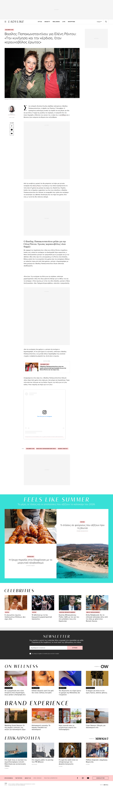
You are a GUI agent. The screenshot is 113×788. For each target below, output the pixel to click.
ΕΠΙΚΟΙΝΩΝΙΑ (9, 778)
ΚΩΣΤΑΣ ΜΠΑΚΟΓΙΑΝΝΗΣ (67, 612)
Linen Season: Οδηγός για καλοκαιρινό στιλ (95, 726)
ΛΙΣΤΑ (7, 612)
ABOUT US (28, 778)
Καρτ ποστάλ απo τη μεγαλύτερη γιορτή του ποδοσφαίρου (67, 727)
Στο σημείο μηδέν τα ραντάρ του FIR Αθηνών (42, 761)
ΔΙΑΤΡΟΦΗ (8, 688)
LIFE (63, 21)
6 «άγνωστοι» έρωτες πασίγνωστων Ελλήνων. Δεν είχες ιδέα (15, 617)
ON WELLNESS (21, 667)
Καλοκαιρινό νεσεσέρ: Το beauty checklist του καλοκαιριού (41, 727)
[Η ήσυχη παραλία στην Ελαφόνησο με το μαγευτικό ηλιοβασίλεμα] (82, 561)
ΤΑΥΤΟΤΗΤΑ (18, 778)
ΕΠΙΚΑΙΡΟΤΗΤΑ (22, 738)
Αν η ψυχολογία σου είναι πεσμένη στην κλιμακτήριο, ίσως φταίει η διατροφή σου (15, 692)
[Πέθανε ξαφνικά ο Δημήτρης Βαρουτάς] (97, 750)
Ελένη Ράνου (37, 186)
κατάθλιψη (63, 115)
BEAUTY (47, 21)
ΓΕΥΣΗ (82, 522)
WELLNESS (56, 21)
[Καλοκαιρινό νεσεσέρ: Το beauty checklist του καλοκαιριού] (43, 715)
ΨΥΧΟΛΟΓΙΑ (90, 688)
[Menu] (5, 21)
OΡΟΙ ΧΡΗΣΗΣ (38, 778)
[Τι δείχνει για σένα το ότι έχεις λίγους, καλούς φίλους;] (97, 678)
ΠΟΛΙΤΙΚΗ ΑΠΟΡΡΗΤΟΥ (51, 778)
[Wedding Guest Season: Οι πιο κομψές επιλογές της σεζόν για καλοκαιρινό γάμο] (16, 715)
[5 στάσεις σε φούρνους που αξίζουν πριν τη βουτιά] (30, 526)
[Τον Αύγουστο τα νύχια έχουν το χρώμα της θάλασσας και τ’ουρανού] (70, 678)
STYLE (40, 21)
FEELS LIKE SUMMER (56, 500)
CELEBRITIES (9, 29)
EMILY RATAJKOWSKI (93, 612)
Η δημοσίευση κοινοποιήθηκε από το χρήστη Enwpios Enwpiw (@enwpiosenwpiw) (45, 436)
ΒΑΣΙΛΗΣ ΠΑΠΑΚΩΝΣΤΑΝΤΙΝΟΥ (46, 448)
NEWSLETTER (100, 778)
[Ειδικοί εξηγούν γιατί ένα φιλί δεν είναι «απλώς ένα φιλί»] (43, 678)
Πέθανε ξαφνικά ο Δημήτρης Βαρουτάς (96, 761)
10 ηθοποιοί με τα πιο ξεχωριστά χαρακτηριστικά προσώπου (42, 617)
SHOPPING (71, 21)
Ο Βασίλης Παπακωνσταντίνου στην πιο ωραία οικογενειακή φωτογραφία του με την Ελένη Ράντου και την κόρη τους (53, 368)
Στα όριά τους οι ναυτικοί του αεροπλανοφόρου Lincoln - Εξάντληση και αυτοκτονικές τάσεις (16, 763)
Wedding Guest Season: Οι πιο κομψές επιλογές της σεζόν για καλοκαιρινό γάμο (15, 727)
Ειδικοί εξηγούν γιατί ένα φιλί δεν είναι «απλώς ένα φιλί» (43, 691)
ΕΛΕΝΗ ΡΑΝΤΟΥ (63, 448)
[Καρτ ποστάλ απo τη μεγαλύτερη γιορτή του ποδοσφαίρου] (70, 715)
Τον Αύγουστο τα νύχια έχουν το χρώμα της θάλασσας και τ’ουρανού (70, 692)
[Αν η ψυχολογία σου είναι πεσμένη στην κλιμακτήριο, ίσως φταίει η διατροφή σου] (16, 678)
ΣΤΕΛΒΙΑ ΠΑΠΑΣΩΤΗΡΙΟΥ (82, 530)
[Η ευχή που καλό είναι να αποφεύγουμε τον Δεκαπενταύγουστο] (70, 750)
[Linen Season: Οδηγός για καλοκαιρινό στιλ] (97, 715)
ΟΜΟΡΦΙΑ (62, 688)
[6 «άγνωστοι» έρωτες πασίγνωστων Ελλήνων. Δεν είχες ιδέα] (16, 602)
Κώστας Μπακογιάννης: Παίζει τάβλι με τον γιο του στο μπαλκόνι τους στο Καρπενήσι (69, 618)
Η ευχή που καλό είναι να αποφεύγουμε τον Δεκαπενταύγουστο (68, 762)
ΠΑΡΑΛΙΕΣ (30, 556)
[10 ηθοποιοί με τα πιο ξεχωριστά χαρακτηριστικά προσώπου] (43, 602)
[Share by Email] (12, 133)
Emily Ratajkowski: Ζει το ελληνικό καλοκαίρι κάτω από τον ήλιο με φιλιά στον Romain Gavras (97, 618)
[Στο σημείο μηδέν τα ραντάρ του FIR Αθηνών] (43, 750)
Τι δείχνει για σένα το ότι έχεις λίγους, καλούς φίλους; (96, 691)
